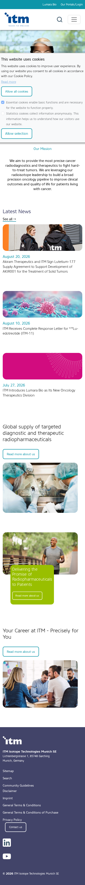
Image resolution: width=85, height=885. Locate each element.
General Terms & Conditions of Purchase (30, 812)
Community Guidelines (18, 785)
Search (7, 778)
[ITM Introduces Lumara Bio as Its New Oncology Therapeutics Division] (42, 366)
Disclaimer (10, 791)
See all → (9, 219)
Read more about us (21, 454)
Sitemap (8, 771)
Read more (8, 81)
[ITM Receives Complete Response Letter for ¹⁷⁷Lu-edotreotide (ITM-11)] (42, 304)
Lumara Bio (49, 4)
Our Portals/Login (72, 4)
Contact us (15, 827)
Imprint (8, 798)
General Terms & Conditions (22, 805)
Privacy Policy (12, 819)
